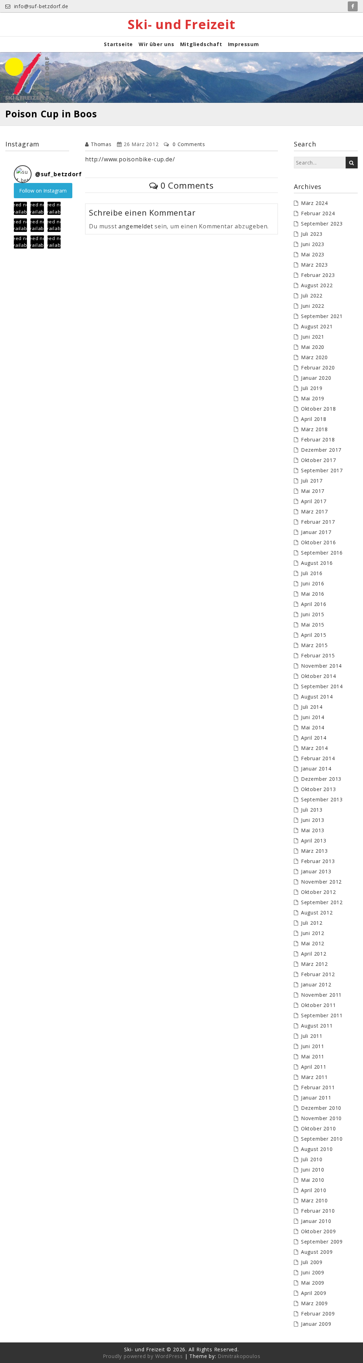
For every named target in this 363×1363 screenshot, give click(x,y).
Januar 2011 (316, 1097)
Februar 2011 (318, 1087)
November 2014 (321, 665)
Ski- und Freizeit (181, 24)
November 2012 (321, 881)
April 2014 (313, 737)
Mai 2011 (312, 1056)
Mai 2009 (312, 1282)
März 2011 (314, 1077)
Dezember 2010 (321, 1108)
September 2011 (322, 1015)
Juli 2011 (312, 1036)
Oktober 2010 (318, 1128)
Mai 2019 (312, 398)
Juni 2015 (312, 614)
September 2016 (322, 552)
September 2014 (322, 686)
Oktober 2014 (318, 676)
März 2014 (314, 748)
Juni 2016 (312, 583)
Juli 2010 (312, 1159)
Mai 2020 (312, 347)
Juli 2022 (312, 295)
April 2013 (313, 840)
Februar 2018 (318, 439)
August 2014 (317, 696)
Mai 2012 (312, 943)
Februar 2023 (318, 275)
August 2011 (317, 1025)
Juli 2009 (312, 1262)
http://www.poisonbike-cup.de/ (130, 159)
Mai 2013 (312, 830)
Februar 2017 (318, 521)
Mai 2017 (312, 491)
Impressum (243, 44)
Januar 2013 (316, 871)
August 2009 (317, 1251)
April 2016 (313, 604)
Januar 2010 (316, 1221)
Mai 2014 (312, 727)
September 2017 (322, 470)
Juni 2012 (312, 933)
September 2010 (322, 1138)
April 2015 (313, 635)
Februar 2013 (318, 861)
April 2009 (313, 1293)
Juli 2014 (312, 706)
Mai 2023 (312, 254)
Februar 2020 (318, 367)
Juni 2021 (312, 336)
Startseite (118, 44)
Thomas (101, 144)
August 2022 (317, 285)
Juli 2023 (312, 233)
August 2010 (317, 1149)
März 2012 (314, 964)
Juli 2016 (312, 573)
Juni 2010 (312, 1169)
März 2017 (314, 511)
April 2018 (313, 419)
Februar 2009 (318, 1313)
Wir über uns (156, 44)
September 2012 (322, 902)
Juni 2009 (312, 1272)
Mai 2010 (312, 1179)
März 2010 (314, 1200)
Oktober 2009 (318, 1231)
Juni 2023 (312, 244)
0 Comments (189, 144)
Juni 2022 (312, 305)
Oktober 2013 (318, 789)
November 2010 (321, 1118)
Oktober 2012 (318, 892)
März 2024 (314, 203)
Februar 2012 (318, 974)
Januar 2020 (316, 377)
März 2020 (314, 357)
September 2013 (322, 799)
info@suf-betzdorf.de (40, 6)
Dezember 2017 (321, 449)
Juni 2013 (312, 820)
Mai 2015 (312, 624)
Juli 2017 (312, 480)
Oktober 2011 (318, 1005)
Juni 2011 (312, 1046)
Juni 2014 (312, 717)
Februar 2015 (318, 655)
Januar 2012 (316, 984)
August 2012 (317, 912)
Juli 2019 (312, 388)
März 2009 (314, 1303)
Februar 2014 (318, 758)
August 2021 (317, 326)
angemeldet (135, 226)
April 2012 (313, 953)
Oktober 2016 (318, 542)
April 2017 (313, 501)
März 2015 (314, 645)
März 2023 (314, 264)
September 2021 (322, 316)
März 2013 (314, 850)
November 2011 (321, 994)
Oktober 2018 (318, 408)
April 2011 (313, 1066)
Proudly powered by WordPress (143, 1356)
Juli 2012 (312, 922)
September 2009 (322, 1241)
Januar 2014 (316, 768)
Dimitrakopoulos (239, 1356)
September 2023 (322, 223)
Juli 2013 (312, 809)
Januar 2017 (316, 532)
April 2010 (313, 1190)
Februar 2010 (318, 1210)
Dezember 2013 (321, 778)
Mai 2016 (312, 593)
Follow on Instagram (43, 190)
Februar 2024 (318, 213)
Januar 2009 (316, 1323)
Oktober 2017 (318, 460)
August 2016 (317, 563)
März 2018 (314, 429)
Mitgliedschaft (201, 44)
